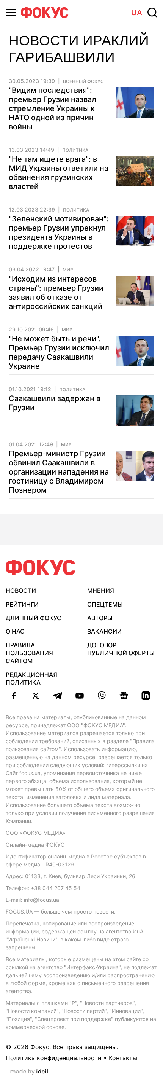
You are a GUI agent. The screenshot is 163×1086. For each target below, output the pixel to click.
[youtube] (80, 695)
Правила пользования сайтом (29, 653)
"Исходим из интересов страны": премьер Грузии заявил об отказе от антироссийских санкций (56, 292)
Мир (68, 269)
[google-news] (123, 695)
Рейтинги (22, 604)
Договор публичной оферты (121, 649)
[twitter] (36, 695)
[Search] (152, 12)
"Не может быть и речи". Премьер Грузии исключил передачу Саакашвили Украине (59, 352)
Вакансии (104, 631)
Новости (21, 590)
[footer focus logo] (40, 567)
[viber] (101, 695)
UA (136, 12)
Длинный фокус (33, 618)
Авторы (100, 618)
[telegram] (58, 695)
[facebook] (14, 695)
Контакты (123, 1058)
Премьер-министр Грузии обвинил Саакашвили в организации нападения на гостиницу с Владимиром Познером (59, 472)
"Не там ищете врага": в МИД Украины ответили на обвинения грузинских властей (58, 172)
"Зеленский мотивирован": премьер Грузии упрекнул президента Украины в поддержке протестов (59, 232)
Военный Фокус (83, 81)
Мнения (100, 590)
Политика (75, 150)
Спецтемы (105, 604)
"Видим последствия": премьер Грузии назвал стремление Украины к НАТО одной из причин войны (52, 108)
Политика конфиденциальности (54, 1058)
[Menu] (10, 12)
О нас (15, 631)
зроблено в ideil (30, 1072)
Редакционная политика (31, 678)
